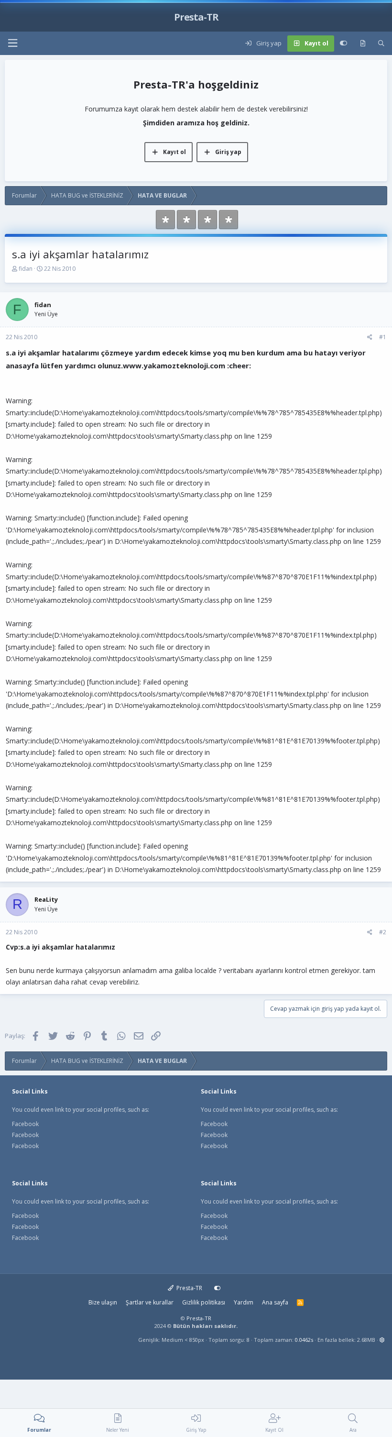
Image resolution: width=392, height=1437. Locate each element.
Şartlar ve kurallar (150, 1302)
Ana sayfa (275, 1302)
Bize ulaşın (102, 1302)
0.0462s (304, 1339)
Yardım (243, 1302)
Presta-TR (188, 1288)
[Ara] (381, 43)
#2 (382, 932)
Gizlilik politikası (203, 1302)
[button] (12, 43)
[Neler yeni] (362, 43)
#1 (382, 337)
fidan (26, 269)
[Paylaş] (370, 337)
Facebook (25, 1124)
